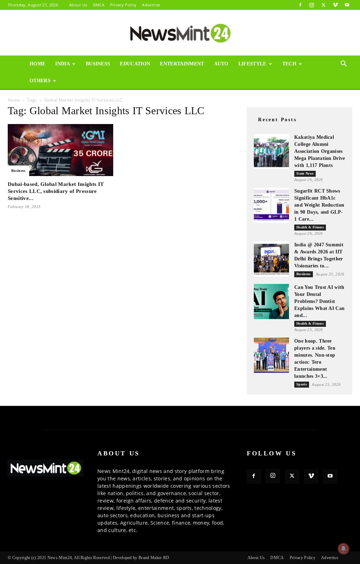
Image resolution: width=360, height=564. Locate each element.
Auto (221, 63)
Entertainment (182, 63)
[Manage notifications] (343, 548)
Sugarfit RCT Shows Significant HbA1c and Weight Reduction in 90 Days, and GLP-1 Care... (319, 205)
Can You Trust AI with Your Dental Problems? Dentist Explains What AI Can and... (319, 301)
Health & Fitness (310, 227)
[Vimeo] (335, 5)
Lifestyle (252, 63)
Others (40, 80)
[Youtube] (347, 5)
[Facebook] (300, 5)
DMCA (98, 4)
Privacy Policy (123, 4)
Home (37, 63)
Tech (289, 63)
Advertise (151, 4)
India (62, 63)
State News (305, 173)
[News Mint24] (180, 33)
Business (98, 63)
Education (135, 63)
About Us (78, 4)
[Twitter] (323, 5)
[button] (343, 64)
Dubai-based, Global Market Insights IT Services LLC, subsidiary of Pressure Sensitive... (56, 191)
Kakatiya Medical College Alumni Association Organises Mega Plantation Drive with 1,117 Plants (319, 151)
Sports (301, 384)
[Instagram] (312, 5)
